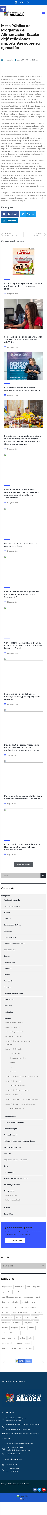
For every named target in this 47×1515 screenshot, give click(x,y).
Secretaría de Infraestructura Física (17, 1090)
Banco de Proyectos (12, 906)
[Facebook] (35, 1490)
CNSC (15, 1307)
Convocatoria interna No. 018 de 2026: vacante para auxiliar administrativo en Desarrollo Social (23, 645)
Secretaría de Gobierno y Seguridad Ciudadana (21, 1076)
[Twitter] (39, 1490)
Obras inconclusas (28, 1333)
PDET (9, 1338)
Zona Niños (8, 1214)
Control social (37, 1312)
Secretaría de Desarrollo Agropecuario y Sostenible (19, 1042)
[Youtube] (44, 1490)
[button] (3, 9)
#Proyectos (6, 1292)
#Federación (19, 1287)
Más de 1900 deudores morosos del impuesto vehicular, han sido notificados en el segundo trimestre (21, 747)
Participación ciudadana (14, 1122)
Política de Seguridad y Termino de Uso (19, 1141)
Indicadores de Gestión (13, 1200)
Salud (30, 1338)
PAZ (3, 1338)
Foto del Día (8, 981)
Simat (6, 1166)
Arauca (31, 1292)
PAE (11, 1067)
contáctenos (16, 1241)
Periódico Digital (10, 1129)
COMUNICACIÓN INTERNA (28, 1307)
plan (15, 1338)
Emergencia (28, 1322)
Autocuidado (28, 1297)
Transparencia (9, 1191)
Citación (7, 919)
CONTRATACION (11, 1195)
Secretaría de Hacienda (13, 1081)
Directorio (8, 968)
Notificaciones (10, 1116)
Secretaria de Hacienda (13, 1147)
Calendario (16, 1302)
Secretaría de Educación (13, 1049)
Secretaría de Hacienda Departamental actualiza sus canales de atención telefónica (23, 339)
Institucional (9, 999)
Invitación (8, 1006)
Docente (35, 1317)
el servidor (17, 1322)
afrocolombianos (19, 1292)
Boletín (7, 912)
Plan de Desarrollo (11, 1135)
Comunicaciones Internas (14, 1023)
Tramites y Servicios (12, 1185)
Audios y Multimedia (12, 900)
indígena (14, 1328)
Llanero (31, 1328)
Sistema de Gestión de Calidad (16, 1178)
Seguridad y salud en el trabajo (16, 1160)
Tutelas (7, 1208)
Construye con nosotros (18, 1058)
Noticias (7, 1018)
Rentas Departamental (17, 1086)
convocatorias (7, 1317)
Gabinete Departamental (13, 993)
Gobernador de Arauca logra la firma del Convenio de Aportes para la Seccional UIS (22, 594)
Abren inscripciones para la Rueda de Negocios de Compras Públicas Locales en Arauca (22, 847)
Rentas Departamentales (13, 1036)
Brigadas (5, 1302)
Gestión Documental (17, 1108)
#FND (28, 1287)
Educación (6, 1322)
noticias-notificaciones (10, 1333)
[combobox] (23, 1266)
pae (39, 1333)
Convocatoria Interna (12, 1027)
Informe (12, 1063)
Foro (36, 1322)
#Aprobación (7, 1287)
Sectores (7, 1154)
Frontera (7, 987)
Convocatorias (10, 950)
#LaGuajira (36, 1287)
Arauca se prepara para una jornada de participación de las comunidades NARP (23, 286)
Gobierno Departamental (14, 1032)
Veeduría (13, 1072)
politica (23, 1338)
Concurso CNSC (10, 937)
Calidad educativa (28, 1302)
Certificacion (6, 1307)
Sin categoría (9, 1172)
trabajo (27, 1343)
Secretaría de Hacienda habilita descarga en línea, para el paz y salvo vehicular (22, 696)
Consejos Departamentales (14, 944)
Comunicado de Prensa (13, 925)
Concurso (8, 931)
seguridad (18, 1343)
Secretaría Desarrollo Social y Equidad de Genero (22, 1099)
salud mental (7, 1343)
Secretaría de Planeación (13, 1095)
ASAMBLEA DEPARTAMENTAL (11, 1297)
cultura (18, 1317)
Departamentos (10, 962)
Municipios (8, 1012)
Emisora (7, 975)
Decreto (7, 956)
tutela (21, 1348)
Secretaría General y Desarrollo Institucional (20, 1104)
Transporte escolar (9, 1348)
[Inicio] (14, 13)
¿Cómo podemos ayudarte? (19, 1227)
